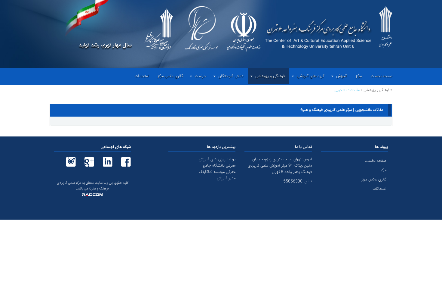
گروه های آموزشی (310, 76)
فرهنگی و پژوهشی (270, 76)
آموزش (341, 76)
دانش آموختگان (230, 76)
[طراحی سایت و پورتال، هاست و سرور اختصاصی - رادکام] (92, 195)
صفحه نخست (381, 76)
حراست (200, 76)
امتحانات (142, 76)
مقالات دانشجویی (347, 90)
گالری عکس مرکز (170, 76)
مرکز (359, 76)
